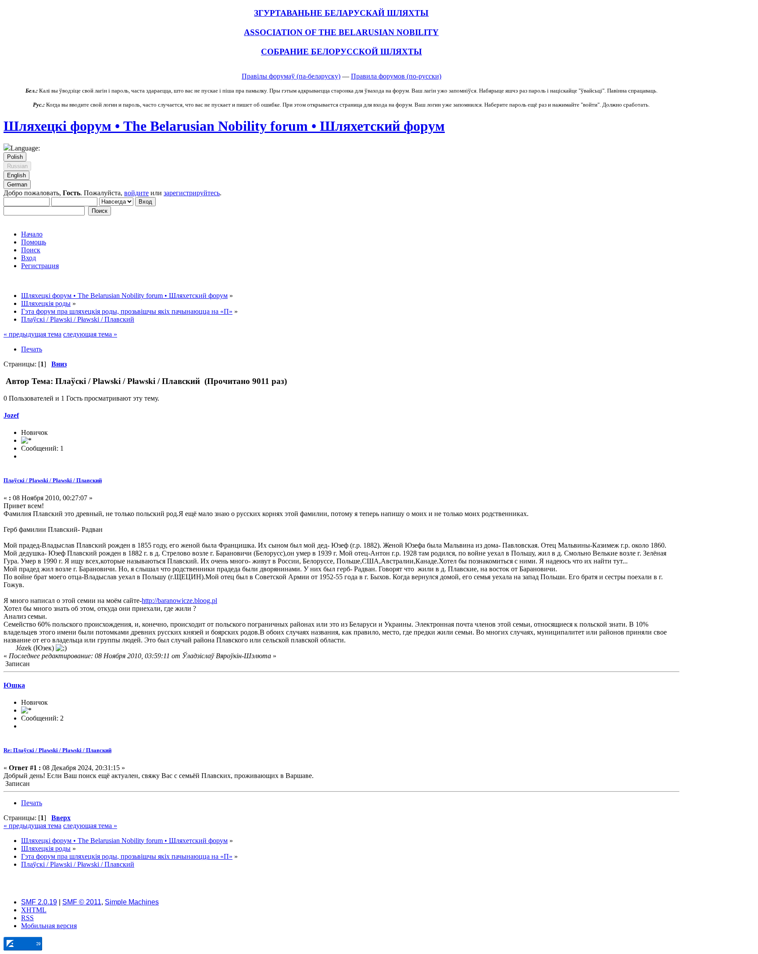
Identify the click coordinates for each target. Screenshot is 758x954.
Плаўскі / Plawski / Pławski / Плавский (53, 480)
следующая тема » (90, 334)
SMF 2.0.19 (39, 902)
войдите (136, 193)
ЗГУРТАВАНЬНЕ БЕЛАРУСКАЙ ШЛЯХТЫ (341, 13)
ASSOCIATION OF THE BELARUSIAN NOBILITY (341, 32)
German (17, 184)
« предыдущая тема (32, 334)
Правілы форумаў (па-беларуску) (291, 76)
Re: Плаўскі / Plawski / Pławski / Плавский (57, 750)
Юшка (14, 685)
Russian (17, 166)
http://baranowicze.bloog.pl (179, 600)
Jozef (11, 415)
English (16, 175)
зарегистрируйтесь (192, 193)
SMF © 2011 (81, 902)
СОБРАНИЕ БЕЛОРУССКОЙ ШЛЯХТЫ (341, 51)
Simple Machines (132, 902)
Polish (15, 157)
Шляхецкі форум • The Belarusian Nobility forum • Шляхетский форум (224, 126)
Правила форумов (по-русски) (396, 76)
